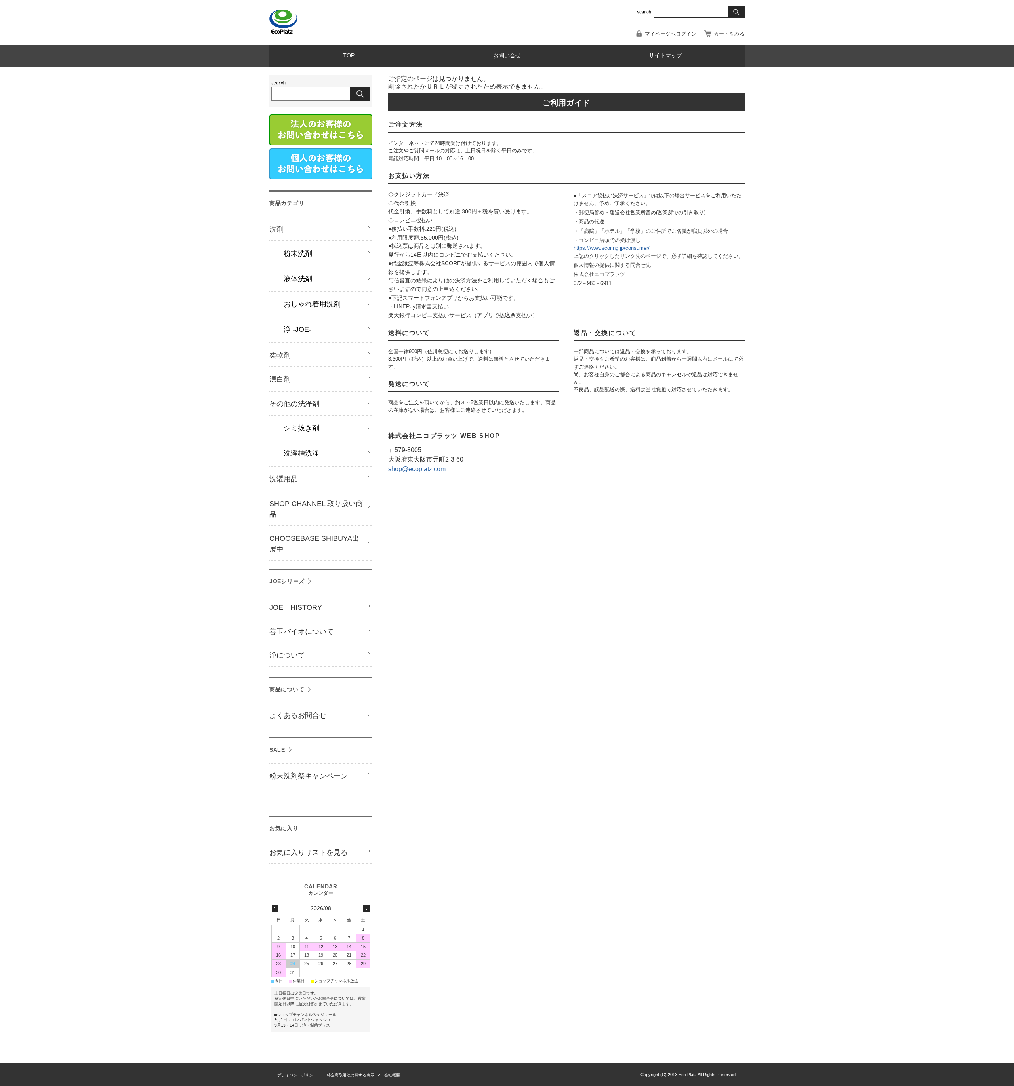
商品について (286, 689)
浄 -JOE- (297, 329)
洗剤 (276, 229)
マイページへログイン (670, 34)
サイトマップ (665, 56)
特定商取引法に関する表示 (350, 1075)
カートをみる (729, 34)
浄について (287, 655)
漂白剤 (280, 379)
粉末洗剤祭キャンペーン (308, 776)
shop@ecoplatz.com (417, 469)
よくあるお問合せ (297, 715)
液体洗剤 (298, 279)
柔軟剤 (280, 355)
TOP (349, 56)
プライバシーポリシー (297, 1075)
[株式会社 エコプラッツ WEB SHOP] (285, 31)
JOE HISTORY (295, 607)
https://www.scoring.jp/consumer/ (612, 248)
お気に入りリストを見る (308, 852)
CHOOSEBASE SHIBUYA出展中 (314, 543)
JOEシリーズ (287, 581)
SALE (277, 750)
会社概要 (392, 1075)
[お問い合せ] (320, 177)
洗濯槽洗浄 (301, 453)
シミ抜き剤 (301, 428)
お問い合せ (507, 56)
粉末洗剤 (298, 253)
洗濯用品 (283, 479)
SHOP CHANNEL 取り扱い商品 (316, 509)
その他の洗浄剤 (294, 404)
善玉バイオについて (301, 631)
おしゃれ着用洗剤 (312, 304)
